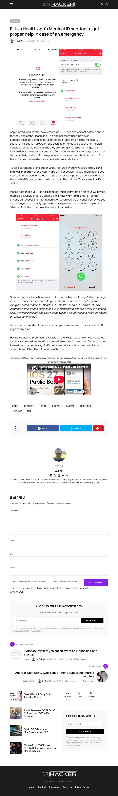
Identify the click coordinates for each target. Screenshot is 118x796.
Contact (42, 787)
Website (13, 567)
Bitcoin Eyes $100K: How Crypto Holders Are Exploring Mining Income (40, 748)
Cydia (26, 659)
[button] (11, 4)
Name (13, 540)
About (32, 787)
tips (29, 411)
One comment (88, 681)
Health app (28, 406)
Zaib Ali (59, 470)
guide (15, 406)
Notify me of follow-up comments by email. (29, 581)
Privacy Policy (82, 787)
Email (12, 554)
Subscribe (91, 620)
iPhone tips (85, 406)
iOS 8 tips (56, 406)
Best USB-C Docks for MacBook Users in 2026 (36, 731)
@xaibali (95, 482)
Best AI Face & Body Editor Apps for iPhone (38, 696)
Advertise (67, 787)
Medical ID (17, 411)
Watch (32, 681)
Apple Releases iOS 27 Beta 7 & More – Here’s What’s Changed (39, 713)
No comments (81, 659)
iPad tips (70, 406)
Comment (14, 510)
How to (15, 21)
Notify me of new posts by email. (66, 581)
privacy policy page (62, 362)
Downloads (54, 787)
